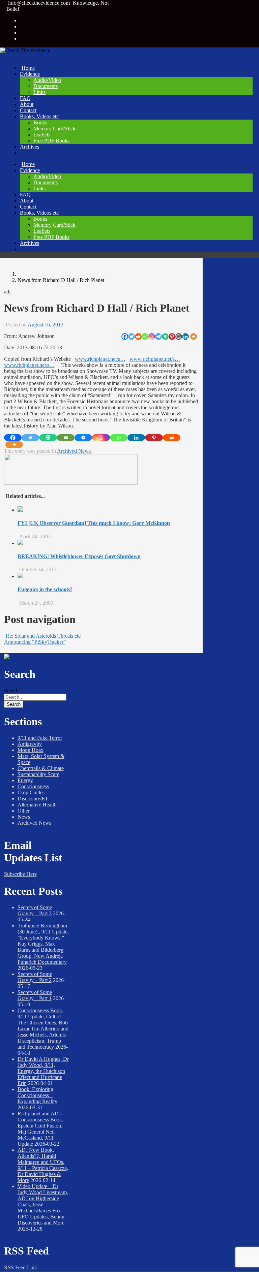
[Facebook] (124, 336)
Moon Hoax (31, 750)
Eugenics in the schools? (45, 589)
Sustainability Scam (38, 774)
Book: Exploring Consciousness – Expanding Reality (37, 1095)
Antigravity (30, 744)
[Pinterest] (172, 336)
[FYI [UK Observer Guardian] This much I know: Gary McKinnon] (20, 510)
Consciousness (33, 786)
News (24, 817)
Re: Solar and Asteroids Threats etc (43, 636)
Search (11, 690)
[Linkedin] (185, 336)
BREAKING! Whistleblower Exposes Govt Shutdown (79, 556)
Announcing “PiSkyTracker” (35, 642)
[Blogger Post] (178, 336)
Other (24, 811)
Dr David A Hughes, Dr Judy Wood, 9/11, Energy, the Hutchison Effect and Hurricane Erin (43, 1071)
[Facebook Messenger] (83, 437)
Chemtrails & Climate (41, 768)
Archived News (74, 451)
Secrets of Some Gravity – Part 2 (35, 977)
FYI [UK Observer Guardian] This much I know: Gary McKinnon (94, 523)
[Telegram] (158, 336)
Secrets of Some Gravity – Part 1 (35, 995)
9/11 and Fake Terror (40, 738)
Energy (25, 780)
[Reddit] (138, 336)
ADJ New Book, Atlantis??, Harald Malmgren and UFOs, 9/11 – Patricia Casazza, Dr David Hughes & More (43, 1165)
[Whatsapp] (145, 336)
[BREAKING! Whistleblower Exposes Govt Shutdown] (20, 543)
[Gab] (165, 336)
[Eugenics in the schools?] (20, 576)
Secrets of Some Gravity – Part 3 (35, 910)
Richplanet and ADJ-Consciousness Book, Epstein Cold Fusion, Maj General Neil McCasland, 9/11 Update (40, 1129)
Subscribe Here (20, 874)
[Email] (66, 437)
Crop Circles (31, 792)
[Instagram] (151, 336)
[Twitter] (131, 336)
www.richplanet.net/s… (100, 359)
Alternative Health (37, 804)
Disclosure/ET (33, 798)
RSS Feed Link (20, 1267)
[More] (193, 336)
